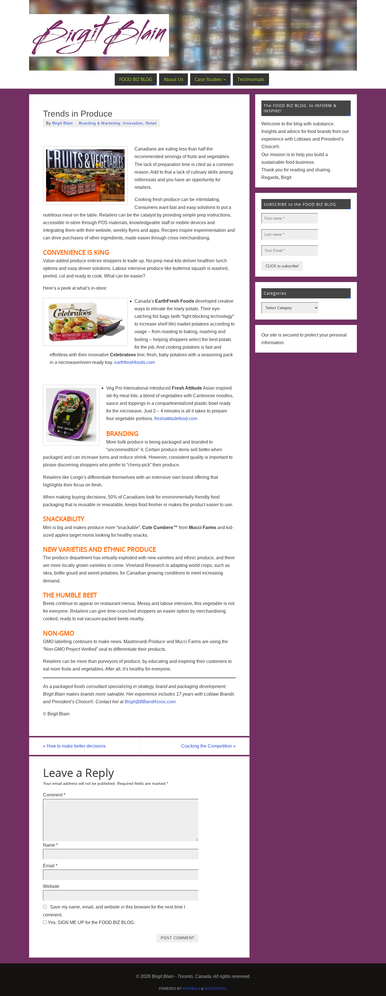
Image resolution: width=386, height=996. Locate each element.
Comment (54, 794)
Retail (151, 123)
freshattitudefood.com (175, 418)
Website (51, 886)
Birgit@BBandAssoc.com (150, 701)
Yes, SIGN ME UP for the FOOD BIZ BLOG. (91, 922)
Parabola (191, 989)
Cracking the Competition (208, 746)
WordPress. (215, 989)
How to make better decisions (74, 746)
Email (50, 865)
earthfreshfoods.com (134, 362)
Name (50, 845)
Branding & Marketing (99, 123)
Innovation (133, 123)
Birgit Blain (62, 123)
